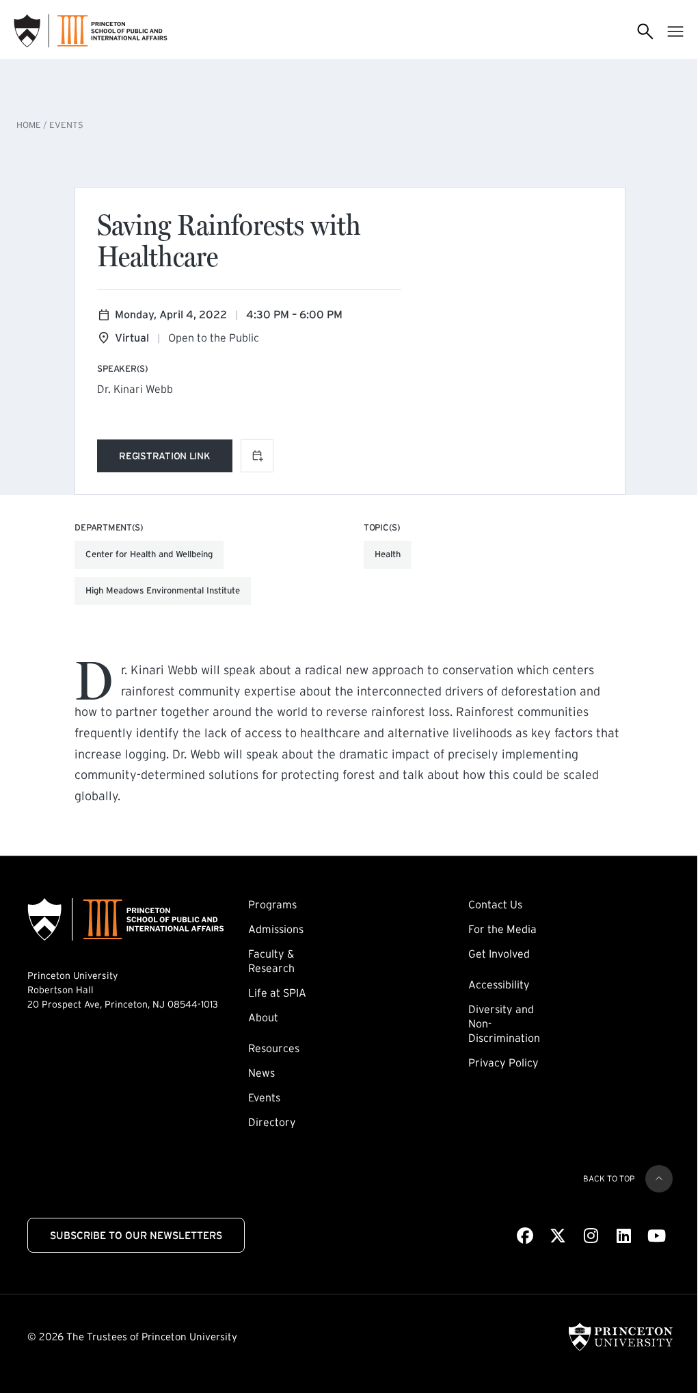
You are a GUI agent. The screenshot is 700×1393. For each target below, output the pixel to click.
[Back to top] (659, 1178)
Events (66, 125)
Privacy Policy (503, 1062)
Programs (272, 904)
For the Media (502, 929)
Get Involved (499, 953)
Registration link (175, 458)
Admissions (276, 929)
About (263, 1017)
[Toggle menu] (675, 30)
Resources (273, 1048)
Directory (272, 1122)
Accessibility (499, 984)
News (261, 1072)
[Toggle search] (645, 30)
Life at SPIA (277, 992)
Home (28, 125)
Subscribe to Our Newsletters (136, 1235)
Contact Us (495, 904)
